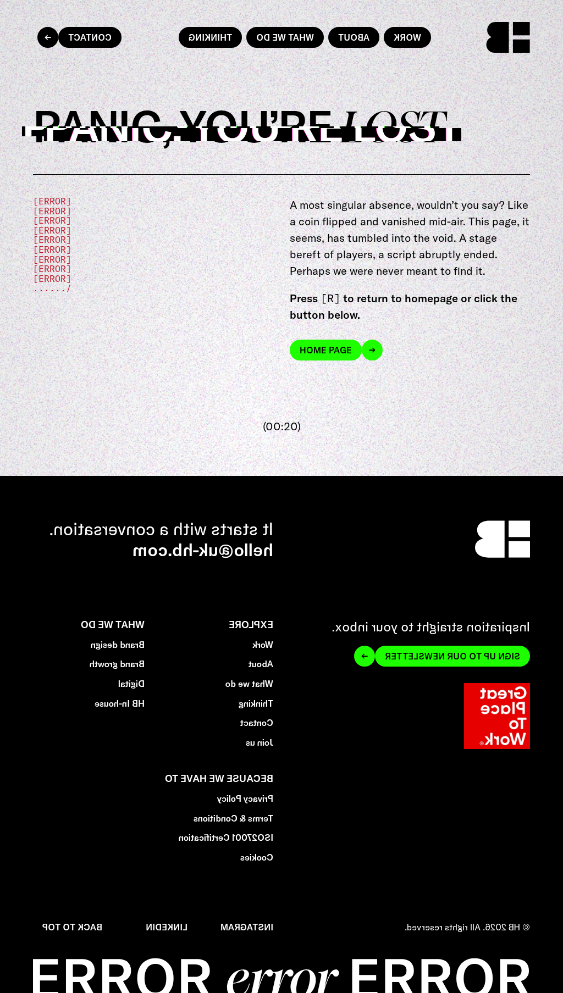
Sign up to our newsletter (452, 656)
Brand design (118, 645)
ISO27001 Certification (226, 838)
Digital (132, 684)
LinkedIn (166, 927)
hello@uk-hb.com (203, 549)
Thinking (210, 37)
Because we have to (219, 778)
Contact (90, 37)
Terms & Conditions (233, 818)
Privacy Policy (245, 799)
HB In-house (120, 703)
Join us (259, 742)
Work (407, 37)
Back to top (72, 927)
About (353, 37)
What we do (285, 37)
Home (516, 27)
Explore (251, 624)
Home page (326, 350)
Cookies (256, 857)
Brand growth (117, 664)
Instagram (246, 927)
